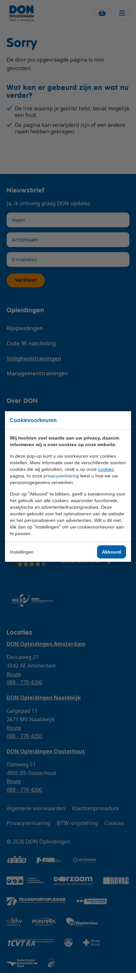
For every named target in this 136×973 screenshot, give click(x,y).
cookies (106, 469)
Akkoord (111, 552)
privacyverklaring (61, 475)
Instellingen (22, 552)
